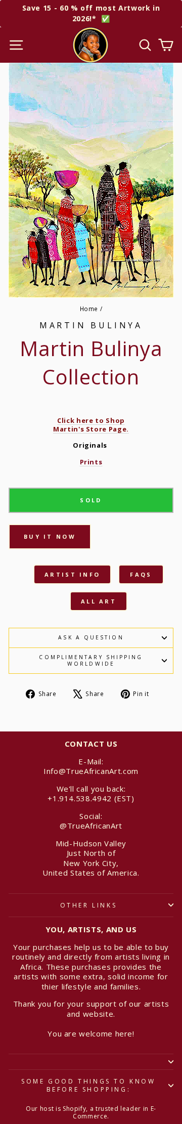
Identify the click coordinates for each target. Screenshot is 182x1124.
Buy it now (50, 536)
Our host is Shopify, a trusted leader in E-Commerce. (91, 1112)
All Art (98, 601)
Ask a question (90, 637)
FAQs (141, 574)
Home (89, 309)
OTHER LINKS (88, 905)
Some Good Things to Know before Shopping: (88, 1085)
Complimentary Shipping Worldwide (91, 660)
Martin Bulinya (91, 325)
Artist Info (72, 574)
